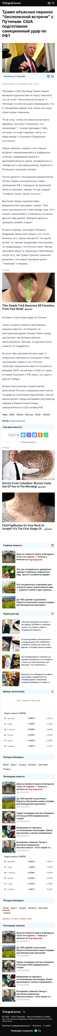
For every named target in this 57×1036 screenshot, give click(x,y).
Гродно (22, 764)
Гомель (7, 769)
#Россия (29, 414)
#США (38, 414)
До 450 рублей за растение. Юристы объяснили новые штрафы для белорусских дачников (35, 602)
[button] (49, 76)
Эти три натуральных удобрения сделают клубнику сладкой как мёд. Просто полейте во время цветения (33, 573)
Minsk (6, 764)
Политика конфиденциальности (16, 1025)
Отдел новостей (17, 421)
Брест (14, 764)
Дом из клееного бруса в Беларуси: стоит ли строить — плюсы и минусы (35, 557)
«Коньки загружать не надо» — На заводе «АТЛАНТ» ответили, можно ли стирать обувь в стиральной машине (36, 627)
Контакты (37, 1025)
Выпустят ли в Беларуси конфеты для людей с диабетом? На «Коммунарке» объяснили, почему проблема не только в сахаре (37, 679)
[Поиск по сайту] (53, 3)
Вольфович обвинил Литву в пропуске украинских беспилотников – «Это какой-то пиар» (33, 846)
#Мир (11, 414)
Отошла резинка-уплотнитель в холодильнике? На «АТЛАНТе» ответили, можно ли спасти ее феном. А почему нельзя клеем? (36, 644)
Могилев (43, 764)
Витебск (32, 764)
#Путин (20, 414)
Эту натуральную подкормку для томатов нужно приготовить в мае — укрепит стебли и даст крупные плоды (34, 588)
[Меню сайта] (49, 3)
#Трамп (46, 414)
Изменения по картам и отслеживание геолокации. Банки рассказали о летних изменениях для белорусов (34, 831)
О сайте (47, 1025)
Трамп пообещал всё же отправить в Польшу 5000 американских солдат (35, 816)
